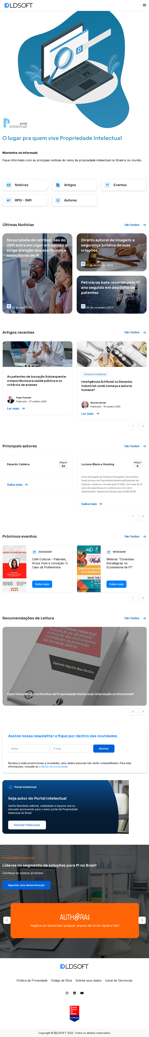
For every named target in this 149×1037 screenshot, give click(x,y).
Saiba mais (17, 484)
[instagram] (67, 993)
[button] (134, 426)
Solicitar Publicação (27, 824)
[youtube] (82, 993)
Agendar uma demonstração (26, 885)
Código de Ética (61, 980)
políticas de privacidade (53, 766)
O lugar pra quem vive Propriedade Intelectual (62, 138)
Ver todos (135, 225)
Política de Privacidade (32, 980)
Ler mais (16, 408)
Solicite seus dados (88, 980)
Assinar (104, 748)
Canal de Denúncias (118, 980)
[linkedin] (74, 993)
